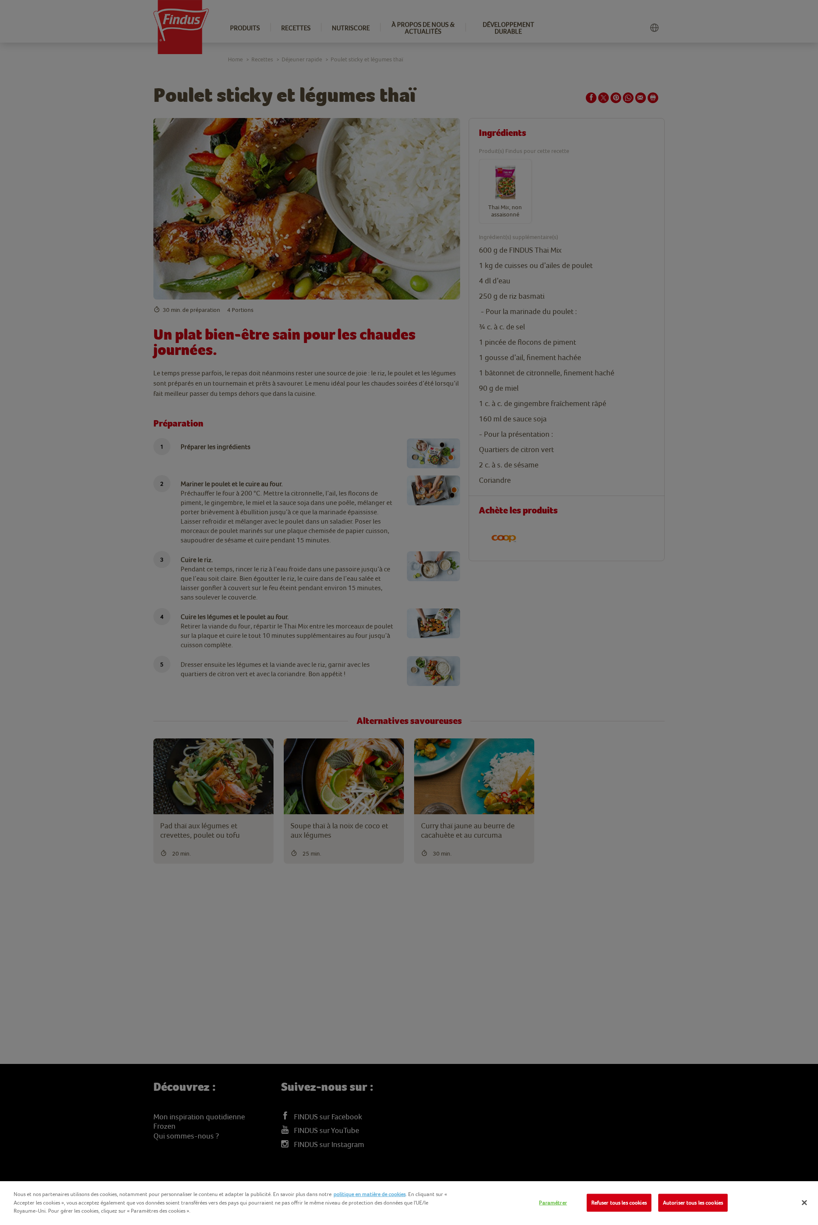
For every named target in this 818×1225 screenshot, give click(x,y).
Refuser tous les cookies (619, 1202)
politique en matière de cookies (370, 1194)
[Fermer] (804, 1202)
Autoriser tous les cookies (693, 1202)
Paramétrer (553, 1202)
